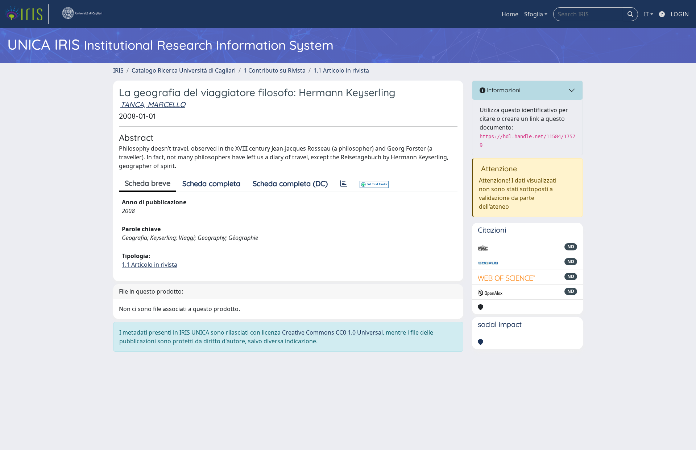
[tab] (343, 183)
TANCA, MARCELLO (152, 104)
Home (510, 14)
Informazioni (502, 90)
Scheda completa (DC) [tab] (290, 183)
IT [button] (646, 14)
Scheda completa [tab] (211, 183)
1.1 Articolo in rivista (341, 70)
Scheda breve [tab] (147, 183)
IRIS (118, 70)
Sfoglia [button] (533, 14)
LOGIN (680, 14)
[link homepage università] (81, 14)
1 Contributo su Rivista (275, 70)
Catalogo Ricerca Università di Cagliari (184, 70)
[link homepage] (26, 14)
